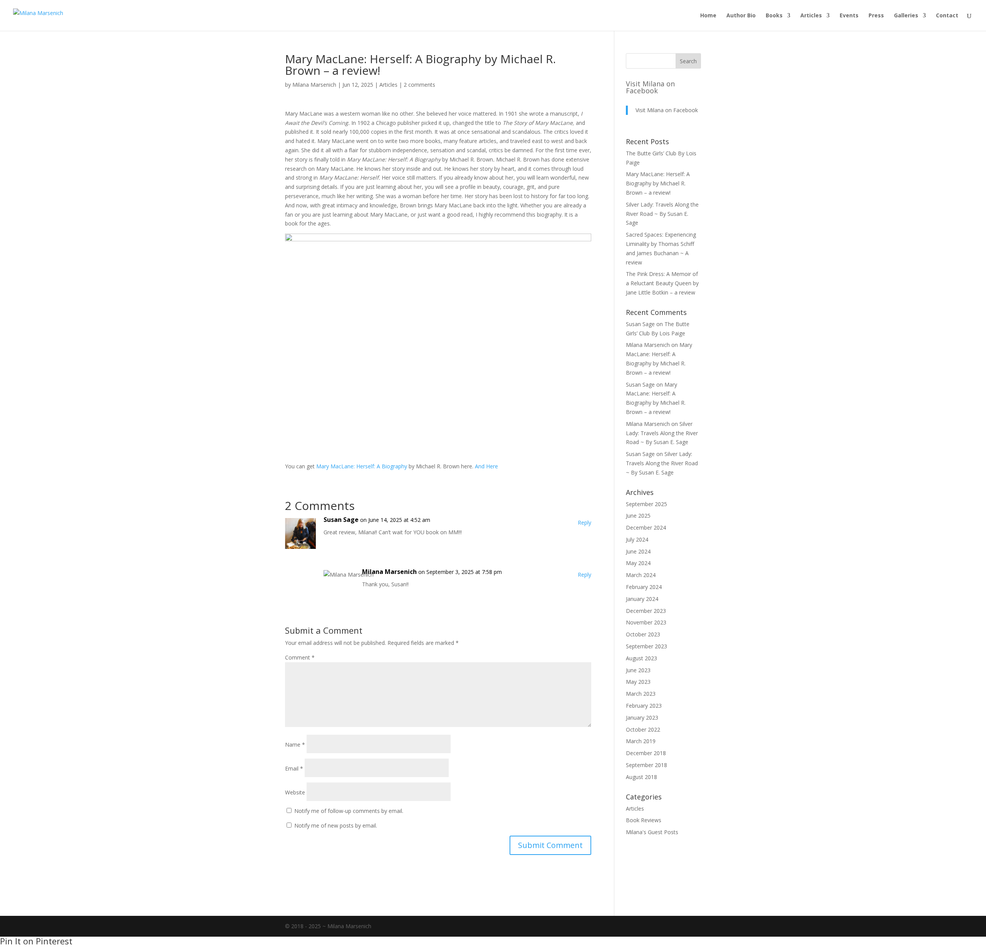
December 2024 (646, 527)
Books (774, 16)
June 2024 (638, 551)
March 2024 (641, 575)
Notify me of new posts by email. (335, 825)
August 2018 (641, 777)
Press (876, 16)
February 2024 (644, 587)
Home (708, 16)
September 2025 (646, 504)
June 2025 (638, 515)
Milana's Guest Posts (652, 832)
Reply (584, 522)
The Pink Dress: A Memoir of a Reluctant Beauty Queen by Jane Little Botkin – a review (662, 283)
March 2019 (641, 741)
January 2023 (642, 717)
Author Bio (741, 16)
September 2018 (646, 765)
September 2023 (646, 646)
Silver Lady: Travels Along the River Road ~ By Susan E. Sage (662, 214)
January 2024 (642, 598)
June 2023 (638, 670)
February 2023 (644, 705)
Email (294, 768)
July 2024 (637, 539)
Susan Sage (341, 519)
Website (295, 792)
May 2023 (638, 681)
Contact (947, 16)
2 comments (419, 84)
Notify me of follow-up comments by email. (348, 810)
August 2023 (641, 658)
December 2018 (646, 753)
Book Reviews (643, 820)
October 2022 (643, 729)
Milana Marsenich (314, 84)
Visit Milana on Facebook (650, 87)
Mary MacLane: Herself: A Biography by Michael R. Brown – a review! (658, 183)
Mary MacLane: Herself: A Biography (361, 466)
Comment (300, 657)
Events (849, 16)
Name (295, 744)
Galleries (906, 16)
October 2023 (643, 634)
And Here (486, 466)
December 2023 (646, 610)
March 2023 (641, 693)
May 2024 (638, 563)
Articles (811, 16)
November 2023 (646, 622)
